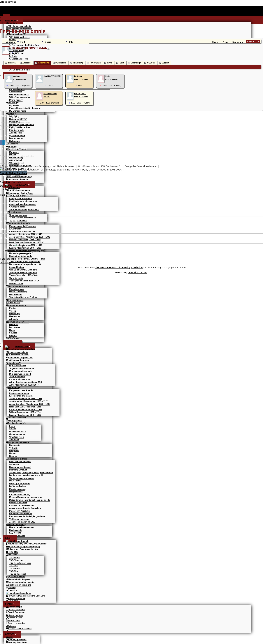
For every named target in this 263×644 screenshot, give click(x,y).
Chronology (136, 63)
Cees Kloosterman (137, 272)
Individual (12, 63)
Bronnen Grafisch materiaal (12, 163)
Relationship (78, 63)
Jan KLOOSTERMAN (52, 76)
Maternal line (43, 63)
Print (225, 42)
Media (48, 41)
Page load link (7, 258)
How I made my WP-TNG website (20, 237)
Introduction (8, 203)
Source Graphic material (10, 129)
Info (71, 41)
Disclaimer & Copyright (10, 126)
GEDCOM (151, 63)
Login (9, 41)
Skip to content (8, 1)
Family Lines (95, 63)
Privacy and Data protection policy (15, 122)
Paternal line (60, 63)
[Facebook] (1, 142)
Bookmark (237, 42)
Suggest (165, 63)
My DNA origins (10, 220)
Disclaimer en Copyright (10, 159)
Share (215, 42)
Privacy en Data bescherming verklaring (17, 156)
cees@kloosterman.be (19, 194)
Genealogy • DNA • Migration (83, 14)
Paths (109, 63)
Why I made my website (16, 229)
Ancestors (27, 63)
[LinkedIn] (3, 142)
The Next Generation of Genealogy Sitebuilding (119, 267)
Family (121, 63)
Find (22, 41)
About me (8, 212)
